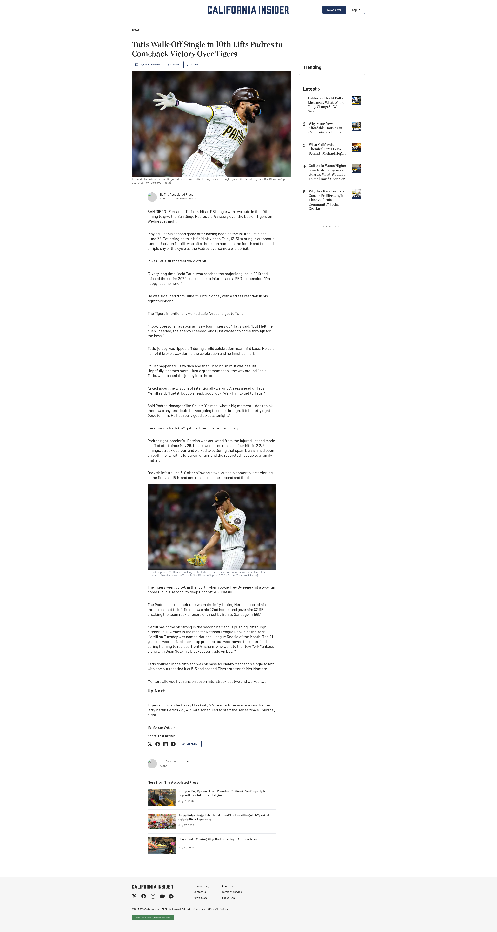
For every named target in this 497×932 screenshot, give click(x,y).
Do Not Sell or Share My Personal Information (153, 918)
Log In (356, 10)
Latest (310, 89)
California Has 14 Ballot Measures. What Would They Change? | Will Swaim (326, 105)
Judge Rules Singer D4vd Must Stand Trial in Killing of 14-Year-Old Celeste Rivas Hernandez (223, 818)
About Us (227, 886)
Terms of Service (232, 892)
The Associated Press (178, 194)
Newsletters (200, 897)
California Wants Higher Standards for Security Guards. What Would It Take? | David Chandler (327, 172)
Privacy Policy (201, 886)
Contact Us (200, 892)
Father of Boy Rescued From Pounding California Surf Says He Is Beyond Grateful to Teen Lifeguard (221, 793)
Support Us (228, 897)
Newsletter (334, 10)
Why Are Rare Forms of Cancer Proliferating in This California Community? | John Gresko (327, 200)
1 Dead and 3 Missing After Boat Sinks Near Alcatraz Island (218, 839)
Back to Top (482, 924)
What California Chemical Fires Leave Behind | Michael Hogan (327, 149)
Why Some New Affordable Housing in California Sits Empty (325, 128)
